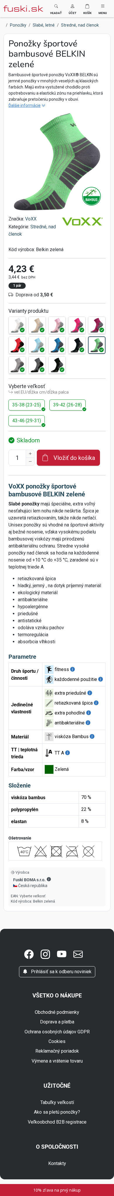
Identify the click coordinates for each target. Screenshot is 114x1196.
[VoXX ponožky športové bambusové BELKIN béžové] (37, 325)
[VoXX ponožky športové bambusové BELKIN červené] (17, 345)
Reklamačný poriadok (57, 1051)
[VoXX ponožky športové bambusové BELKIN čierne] (57, 365)
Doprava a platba (57, 1022)
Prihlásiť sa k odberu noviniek (60, 971)
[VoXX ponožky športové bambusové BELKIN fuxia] (96, 325)
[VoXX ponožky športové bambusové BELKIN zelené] (97, 345)
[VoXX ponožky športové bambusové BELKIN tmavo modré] (76, 345)
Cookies (57, 1041)
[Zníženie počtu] (30, 462)
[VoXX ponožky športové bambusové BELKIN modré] (57, 345)
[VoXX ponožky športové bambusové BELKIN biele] (17, 325)
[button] (72, 8)
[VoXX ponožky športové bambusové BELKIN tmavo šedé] (37, 365)
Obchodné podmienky (57, 1012)
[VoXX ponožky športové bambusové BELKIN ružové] (57, 325)
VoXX (31, 219)
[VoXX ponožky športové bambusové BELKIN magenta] (76, 325)
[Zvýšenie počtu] (30, 454)
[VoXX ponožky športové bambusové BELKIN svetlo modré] (37, 345)
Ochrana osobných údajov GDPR (57, 1032)
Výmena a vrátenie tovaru (57, 1061)
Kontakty (57, 1163)
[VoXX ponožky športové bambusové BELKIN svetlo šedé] (17, 365)
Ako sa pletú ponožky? (57, 1112)
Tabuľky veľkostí (57, 1102)
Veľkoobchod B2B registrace (57, 1122)
